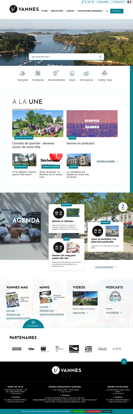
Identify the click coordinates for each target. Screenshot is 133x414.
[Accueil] (24, 9)
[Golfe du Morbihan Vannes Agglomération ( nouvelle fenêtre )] (88, 349)
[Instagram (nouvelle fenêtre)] (92, 2)
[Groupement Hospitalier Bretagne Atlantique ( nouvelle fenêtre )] (102, 349)
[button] (85, 2)
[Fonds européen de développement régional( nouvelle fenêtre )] (31, 349)
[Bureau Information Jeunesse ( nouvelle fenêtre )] (17, 348)
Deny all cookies (94, 411)
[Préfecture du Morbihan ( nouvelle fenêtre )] (45, 349)
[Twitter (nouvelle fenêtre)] (89, 2)
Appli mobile (103, 2)
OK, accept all (79, 411)
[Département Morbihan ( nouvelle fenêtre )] (74, 349)
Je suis (117, 11)
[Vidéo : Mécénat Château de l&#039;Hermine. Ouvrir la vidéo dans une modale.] (86, 298)
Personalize (107, 411)
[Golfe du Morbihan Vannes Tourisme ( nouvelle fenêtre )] (117, 349)
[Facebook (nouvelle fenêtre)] (85, 2)
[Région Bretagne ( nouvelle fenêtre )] (60, 349)
